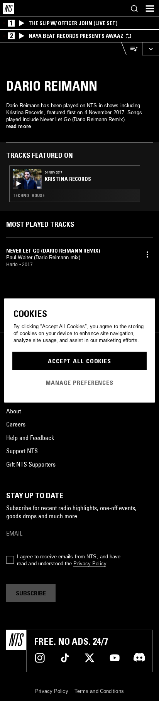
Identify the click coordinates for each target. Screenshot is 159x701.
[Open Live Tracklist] (131, 48)
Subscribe (31, 593)
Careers (15, 424)
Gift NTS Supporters (31, 464)
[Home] (8, 8)
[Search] (134, 8)
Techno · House (29, 195)
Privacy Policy (89, 563)
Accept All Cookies (79, 361)
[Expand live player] (150, 48)
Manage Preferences (79, 382)
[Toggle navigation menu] (150, 8)
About (13, 411)
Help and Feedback (30, 437)
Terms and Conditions (99, 691)
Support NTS (22, 451)
